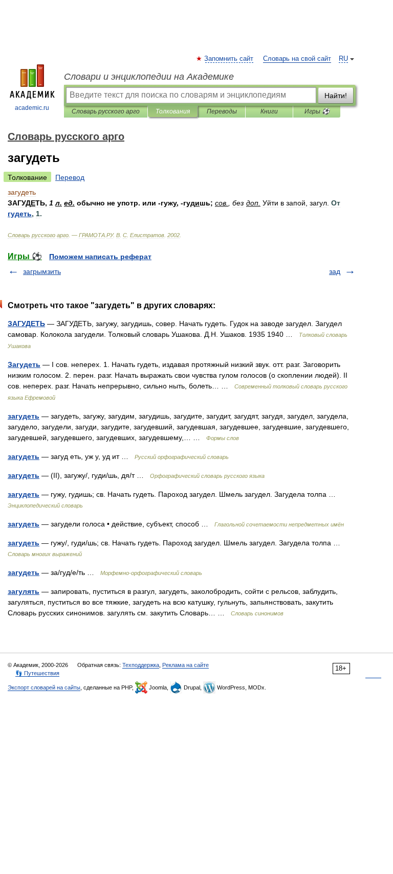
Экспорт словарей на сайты (44, 687)
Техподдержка (140, 665)
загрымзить (42, 271)
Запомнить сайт (229, 58)
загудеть (23, 416)
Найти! (335, 95)
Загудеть (24, 364)
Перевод (69, 177)
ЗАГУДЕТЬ (26, 323)
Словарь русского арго (106, 111)
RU (343, 58)
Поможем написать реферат (100, 256)
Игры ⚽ (317, 111)
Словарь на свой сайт (297, 58)
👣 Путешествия (37, 673)
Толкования (173, 111)
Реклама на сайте (185, 665)
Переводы (222, 111)
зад (334, 271)
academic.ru (32, 107)
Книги (269, 111)
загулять (23, 591)
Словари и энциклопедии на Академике (149, 77)
